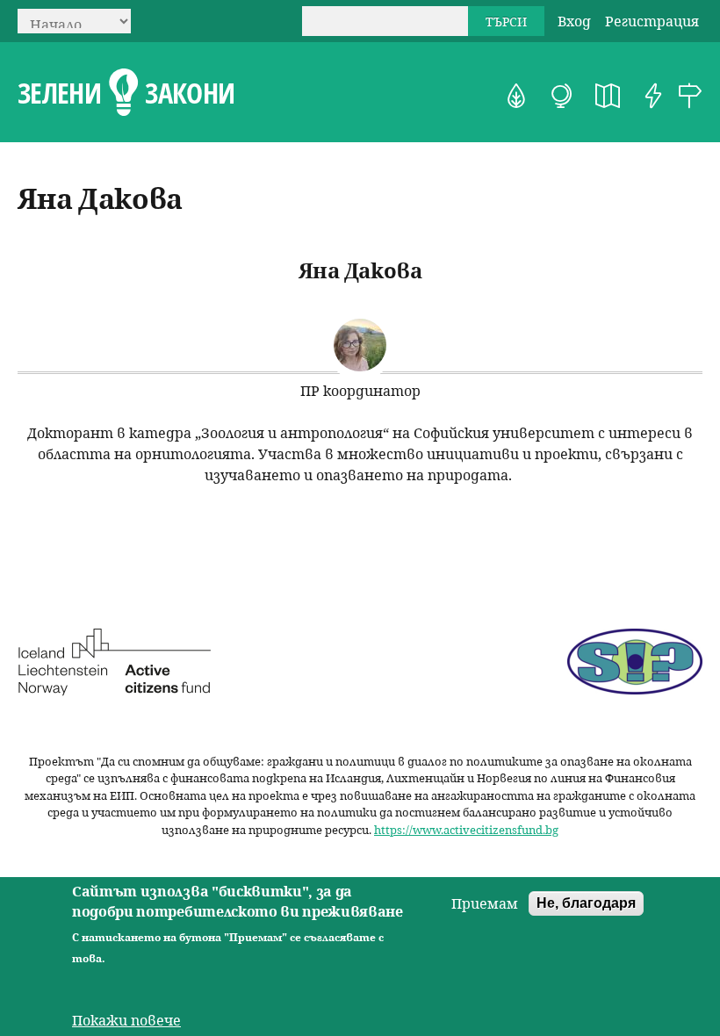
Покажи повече (126, 1020)
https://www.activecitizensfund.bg (466, 830)
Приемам (484, 903)
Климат (562, 95)
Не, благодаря (586, 903)
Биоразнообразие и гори (516, 95)
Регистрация (652, 21)
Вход (574, 21)
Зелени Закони (126, 93)
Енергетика (653, 95)
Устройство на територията (607, 95)
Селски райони (690, 95)
